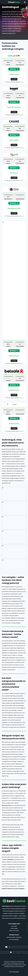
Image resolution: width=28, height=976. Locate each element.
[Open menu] (24, 2)
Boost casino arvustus (14, 107)
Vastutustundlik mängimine (14, 937)
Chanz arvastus (14, 140)
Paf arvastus (14, 173)
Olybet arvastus (14, 356)
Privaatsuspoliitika (14, 939)
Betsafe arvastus (14, 390)
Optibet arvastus (14, 423)
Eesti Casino (16, 971)
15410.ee (21, 82)
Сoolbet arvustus (14, 74)
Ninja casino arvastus (14, 208)
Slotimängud (14, 928)
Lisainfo (15, 79)
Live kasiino (14, 926)
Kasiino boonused (14, 930)
